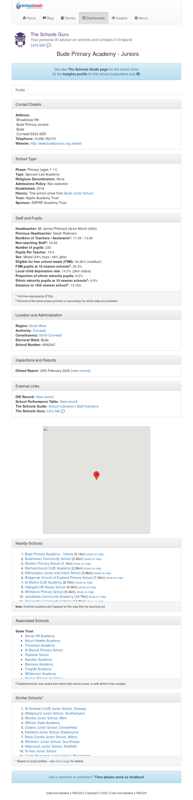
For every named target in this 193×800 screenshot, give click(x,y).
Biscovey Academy (39, 664)
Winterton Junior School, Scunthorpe (52, 741)
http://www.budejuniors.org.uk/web (56, 143)
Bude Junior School (78, 193)
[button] (96, 475)
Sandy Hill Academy (40, 635)
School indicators (61, 406)
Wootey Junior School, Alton (46, 718)
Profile (20, 90)
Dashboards (95, 18)
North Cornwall (50, 335)
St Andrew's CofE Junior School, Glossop (55, 708)
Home (31, 18)
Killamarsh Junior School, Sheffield (50, 746)
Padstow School (37, 654)
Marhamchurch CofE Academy (48, 568)
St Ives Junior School (40, 751)
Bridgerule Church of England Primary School (58, 577)
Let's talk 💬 (41, 45)
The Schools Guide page (88, 69)
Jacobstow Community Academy (49, 596)
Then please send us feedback (119, 777)
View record (44, 396)
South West (37, 325)
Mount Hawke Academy (42, 640)
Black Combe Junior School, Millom (51, 736)
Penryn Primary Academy (44, 678)
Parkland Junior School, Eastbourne (51, 732)
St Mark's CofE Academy (43, 582)
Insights (121, 18)
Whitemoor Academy (40, 673)
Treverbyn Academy (40, 645)
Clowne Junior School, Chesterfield (51, 727)
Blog (50, 18)
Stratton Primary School (42, 563)
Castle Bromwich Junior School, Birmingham (58, 755)
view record (80, 370)
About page (62, 761)
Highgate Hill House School (45, 587)
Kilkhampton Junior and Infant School (52, 572)
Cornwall (39, 330)
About (143, 18)
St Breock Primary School (44, 650)
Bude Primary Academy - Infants (49, 554)
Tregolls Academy (38, 668)
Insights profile (75, 74)
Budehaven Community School (48, 558)
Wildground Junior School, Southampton (55, 713)
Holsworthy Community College (48, 601)
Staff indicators (88, 406)
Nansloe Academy (38, 659)
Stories (69, 18)
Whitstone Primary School (44, 591)
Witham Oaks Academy (42, 722)
